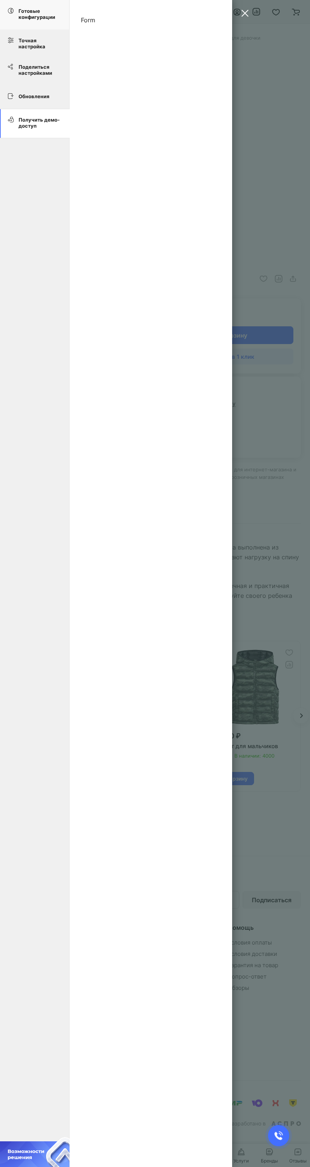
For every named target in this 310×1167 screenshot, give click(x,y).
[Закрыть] (243, 14)
